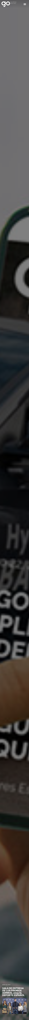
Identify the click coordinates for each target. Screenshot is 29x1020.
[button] (25, 4)
